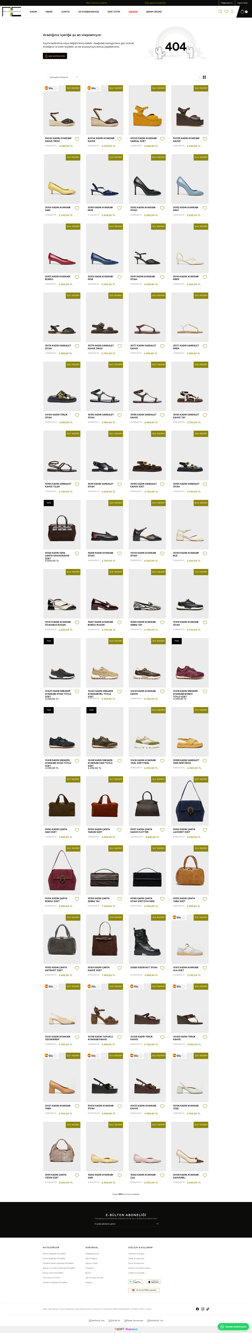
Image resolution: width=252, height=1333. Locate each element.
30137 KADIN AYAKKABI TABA (57, 1107)
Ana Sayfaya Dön (56, 56)
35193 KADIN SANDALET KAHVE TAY (186, 416)
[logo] (11, 11)
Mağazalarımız (227, 3)
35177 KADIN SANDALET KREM (186, 347)
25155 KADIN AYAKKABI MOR (100, 209)
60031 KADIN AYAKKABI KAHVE (143, 1107)
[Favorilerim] (226, 12)
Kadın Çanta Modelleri (53, 1273)
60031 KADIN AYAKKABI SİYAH (101, 1107)
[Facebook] (197, 1309)
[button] (87, 3)
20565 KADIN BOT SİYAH (143, 967)
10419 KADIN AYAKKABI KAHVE (143, 692)
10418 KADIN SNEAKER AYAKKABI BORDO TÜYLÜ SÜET (185, 694)
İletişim (89, 1282)
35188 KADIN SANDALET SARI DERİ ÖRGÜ (186, 761)
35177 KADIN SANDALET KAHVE (143, 347)
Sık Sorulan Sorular (94, 1277)
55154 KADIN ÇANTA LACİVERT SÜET (184, 831)
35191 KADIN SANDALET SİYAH (100, 485)
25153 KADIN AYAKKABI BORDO (57, 278)
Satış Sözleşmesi (136, 1263)
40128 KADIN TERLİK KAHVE (141, 1038)
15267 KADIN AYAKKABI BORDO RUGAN (100, 623)
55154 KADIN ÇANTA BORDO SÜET (56, 900)
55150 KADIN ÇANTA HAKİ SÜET (56, 831)
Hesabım (90, 1268)
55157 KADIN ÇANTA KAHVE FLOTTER (141, 831)
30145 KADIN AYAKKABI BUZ (186, 554)
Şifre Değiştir (91, 1258)
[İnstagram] (202, 1309)
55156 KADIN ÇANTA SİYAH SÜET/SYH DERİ (142, 900)
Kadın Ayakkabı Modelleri (54, 1253)
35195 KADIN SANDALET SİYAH (101, 416)
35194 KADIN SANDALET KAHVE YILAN (58, 485)
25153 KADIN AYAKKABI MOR (100, 278)
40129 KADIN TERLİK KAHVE (184, 1038)
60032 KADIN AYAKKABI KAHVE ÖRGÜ (58, 139)
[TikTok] (207, 1309)
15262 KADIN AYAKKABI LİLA (143, 1176)
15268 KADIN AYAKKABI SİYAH (100, 554)
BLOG (88, 1273)
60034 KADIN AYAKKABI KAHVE (101, 139)
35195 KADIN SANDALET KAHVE (143, 416)
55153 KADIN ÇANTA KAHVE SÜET (99, 969)
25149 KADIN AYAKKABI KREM (186, 278)
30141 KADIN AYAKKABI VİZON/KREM (57, 1038)
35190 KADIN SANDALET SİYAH (186, 485)
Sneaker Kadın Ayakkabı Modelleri (58, 1263)
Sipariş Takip (92, 1263)
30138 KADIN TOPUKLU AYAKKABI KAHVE (100, 1038)
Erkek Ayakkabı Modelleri (54, 1258)
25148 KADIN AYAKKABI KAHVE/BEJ (186, 1176)
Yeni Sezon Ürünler (51, 1277)
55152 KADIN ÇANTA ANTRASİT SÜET (56, 969)
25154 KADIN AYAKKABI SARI (57, 209)
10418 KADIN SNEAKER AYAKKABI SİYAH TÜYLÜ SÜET (58, 763)
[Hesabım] (232, 12)
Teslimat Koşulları (136, 1253)
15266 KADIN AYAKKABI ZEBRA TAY (143, 623)
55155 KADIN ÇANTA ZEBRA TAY (99, 900)
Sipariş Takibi (242, 3)
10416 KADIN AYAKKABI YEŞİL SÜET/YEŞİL (143, 761)
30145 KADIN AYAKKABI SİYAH (143, 554)
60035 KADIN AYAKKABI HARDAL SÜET (143, 139)
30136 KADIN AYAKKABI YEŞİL (186, 1107)
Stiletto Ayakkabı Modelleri (55, 1282)
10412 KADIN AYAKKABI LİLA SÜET (185, 969)
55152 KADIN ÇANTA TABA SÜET (184, 900)
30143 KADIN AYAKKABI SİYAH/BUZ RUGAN (58, 623)
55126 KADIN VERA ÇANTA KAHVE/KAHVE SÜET (57, 556)
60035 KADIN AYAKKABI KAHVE (186, 139)
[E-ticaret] (126, 1329)
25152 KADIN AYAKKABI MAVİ (185, 209)
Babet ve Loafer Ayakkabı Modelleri (59, 1268)
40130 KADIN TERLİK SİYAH (56, 416)
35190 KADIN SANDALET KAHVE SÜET (143, 485)
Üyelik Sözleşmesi (136, 1258)
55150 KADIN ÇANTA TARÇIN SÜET (99, 831)
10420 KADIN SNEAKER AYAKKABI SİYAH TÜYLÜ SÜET (58, 694)
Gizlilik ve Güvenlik (136, 1273)
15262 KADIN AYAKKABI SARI (100, 1176)
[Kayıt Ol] (157, 1224)
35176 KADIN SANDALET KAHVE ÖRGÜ (101, 347)
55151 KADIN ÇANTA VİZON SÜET (55, 1176)
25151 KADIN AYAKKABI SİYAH (142, 278)
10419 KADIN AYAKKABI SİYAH (185, 623)
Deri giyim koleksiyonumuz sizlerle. (110, 2)
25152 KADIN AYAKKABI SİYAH (142, 209)
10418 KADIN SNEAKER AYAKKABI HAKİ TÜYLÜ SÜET (100, 763)
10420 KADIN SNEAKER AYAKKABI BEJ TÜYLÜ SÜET (100, 694)
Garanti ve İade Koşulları (139, 1268)
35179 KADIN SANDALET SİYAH (58, 347)
